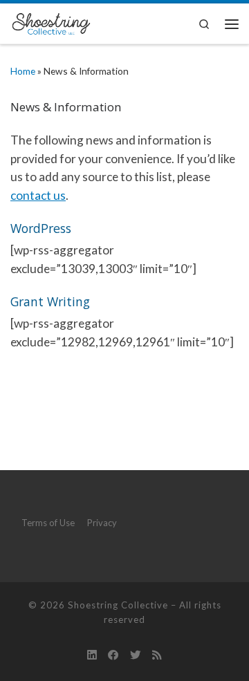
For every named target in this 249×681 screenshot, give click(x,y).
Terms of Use (48, 522)
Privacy (102, 522)
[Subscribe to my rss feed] (157, 654)
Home (22, 71)
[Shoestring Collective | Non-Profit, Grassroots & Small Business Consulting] (50, 22)
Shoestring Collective (118, 604)
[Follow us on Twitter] (135, 654)
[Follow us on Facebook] (113, 654)
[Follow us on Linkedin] (92, 654)
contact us (38, 195)
